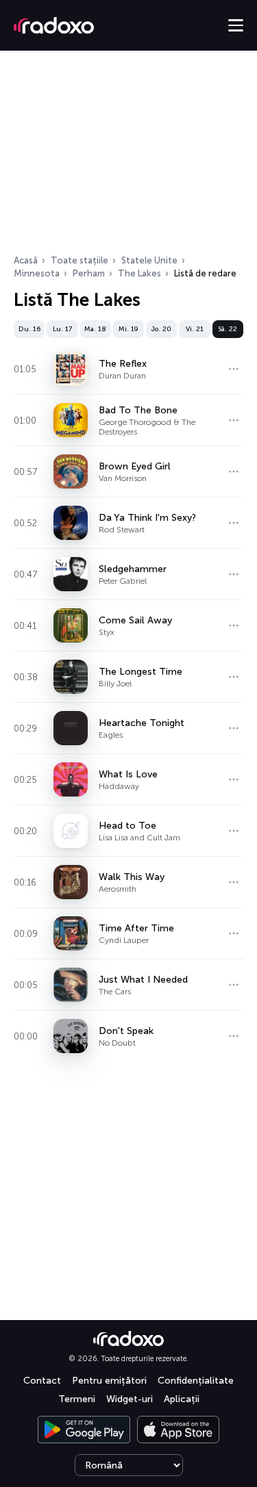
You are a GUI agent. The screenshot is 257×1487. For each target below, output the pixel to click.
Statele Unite (149, 260)
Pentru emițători (109, 1380)
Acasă (26, 260)
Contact (42, 1380)
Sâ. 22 (227, 329)
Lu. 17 (62, 329)
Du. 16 (29, 329)
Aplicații (181, 1399)
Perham (89, 273)
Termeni (76, 1399)
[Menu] (235, 25)
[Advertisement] (128, 156)
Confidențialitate (196, 1380)
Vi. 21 (195, 329)
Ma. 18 (95, 329)
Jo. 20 (161, 329)
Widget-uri (129, 1399)
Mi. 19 (128, 329)
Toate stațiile (79, 260)
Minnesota (37, 273)
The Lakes (139, 273)
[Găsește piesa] (233, 368)
